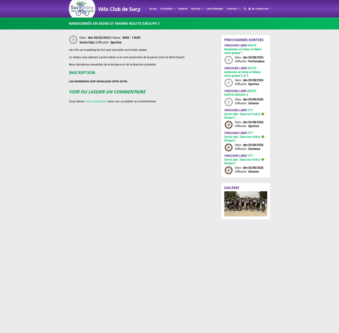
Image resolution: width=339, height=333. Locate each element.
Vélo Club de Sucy (119, 9)
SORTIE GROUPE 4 (236, 95)
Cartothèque (214, 8)
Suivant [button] (262, 203)
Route (251, 45)
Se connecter (260, 8)
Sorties (196, 8)
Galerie (183, 8)
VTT (249, 110)
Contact (232, 8)
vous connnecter (96, 101)
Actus (153, 8)
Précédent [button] (228, 203)
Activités (166, 8)
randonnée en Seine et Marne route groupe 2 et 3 (242, 73)
